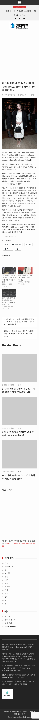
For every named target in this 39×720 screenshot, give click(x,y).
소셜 (6, 583)
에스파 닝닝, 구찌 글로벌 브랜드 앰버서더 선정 (25, 278)
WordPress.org (10, 626)
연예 (32, 95)
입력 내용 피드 (10, 620)
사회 (6, 580)
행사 (6, 604)
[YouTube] (19, 18)
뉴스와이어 (9, 566)
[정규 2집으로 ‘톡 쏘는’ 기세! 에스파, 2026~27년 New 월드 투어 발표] (9, 293)
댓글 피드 (8, 623)
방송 (6, 577)
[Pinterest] (28, 18)
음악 (6, 597)
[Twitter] (15, 18)
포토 (6, 600)
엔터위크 (23, 95)
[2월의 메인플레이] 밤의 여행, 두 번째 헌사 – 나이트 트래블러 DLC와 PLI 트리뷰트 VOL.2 (19, 333)
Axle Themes (26, 717)
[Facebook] (11, 18)
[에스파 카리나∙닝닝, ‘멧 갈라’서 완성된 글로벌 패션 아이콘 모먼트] (9, 270)
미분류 (7, 573)
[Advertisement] (19, 56)
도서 (6, 570)
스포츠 (7, 587)
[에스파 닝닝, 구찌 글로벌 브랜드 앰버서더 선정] (25, 270)
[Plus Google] (24, 18)
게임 (6, 563)
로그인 (7, 616)
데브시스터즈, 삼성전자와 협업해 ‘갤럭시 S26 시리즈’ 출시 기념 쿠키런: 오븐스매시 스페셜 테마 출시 (19, 321)
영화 (6, 593)
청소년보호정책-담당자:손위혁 (13, 644)
